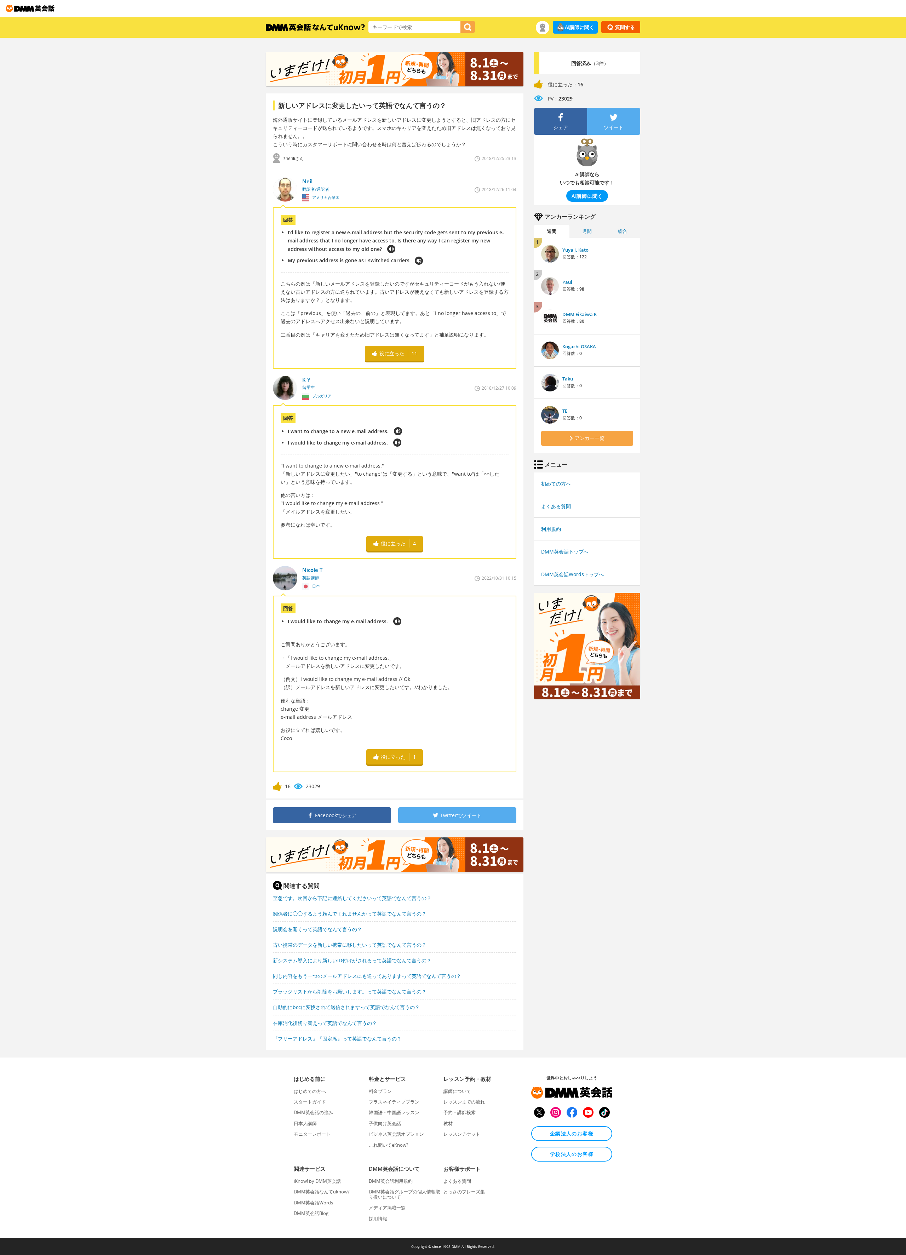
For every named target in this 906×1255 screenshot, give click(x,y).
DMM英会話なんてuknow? (322, 1191)
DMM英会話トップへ (565, 551)
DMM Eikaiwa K (579, 314)
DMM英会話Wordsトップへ (572, 574)
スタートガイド (310, 1102)
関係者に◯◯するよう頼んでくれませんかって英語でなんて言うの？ (349, 913)
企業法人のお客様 (572, 1133)
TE (564, 411)
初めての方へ (556, 483)
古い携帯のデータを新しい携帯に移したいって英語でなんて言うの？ (349, 944)
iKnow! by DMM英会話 (317, 1181)
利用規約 (551, 529)
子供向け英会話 (385, 1123)
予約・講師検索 (459, 1112)
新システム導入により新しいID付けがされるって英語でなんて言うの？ (352, 960)
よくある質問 (556, 506)
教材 (448, 1123)
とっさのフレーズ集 (464, 1191)
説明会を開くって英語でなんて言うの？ (317, 929)
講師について (457, 1091)
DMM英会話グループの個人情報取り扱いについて (404, 1194)
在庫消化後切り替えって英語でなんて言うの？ (325, 1023)
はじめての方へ (310, 1091)
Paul (567, 282)
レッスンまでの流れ (464, 1102)
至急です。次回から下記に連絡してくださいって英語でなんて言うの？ (352, 898)
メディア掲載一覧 (387, 1207)
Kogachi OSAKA (579, 346)
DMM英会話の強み (313, 1112)
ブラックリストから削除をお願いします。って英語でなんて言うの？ (349, 991)
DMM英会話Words (313, 1202)
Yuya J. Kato (575, 250)
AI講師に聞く (579, 27)
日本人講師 (305, 1123)
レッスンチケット (461, 1134)
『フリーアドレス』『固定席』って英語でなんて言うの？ (337, 1038)
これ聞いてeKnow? (388, 1145)
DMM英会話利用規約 (391, 1181)
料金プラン (380, 1091)
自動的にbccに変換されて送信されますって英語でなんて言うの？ (346, 1007)
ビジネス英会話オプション (396, 1134)
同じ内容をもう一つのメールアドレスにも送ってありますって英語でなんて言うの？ (367, 976)
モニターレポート (312, 1134)
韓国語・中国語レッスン (394, 1112)
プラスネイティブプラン (394, 1102)
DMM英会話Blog (311, 1213)
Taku (567, 379)
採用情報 (378, 1218)
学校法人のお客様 (572, 1154)
